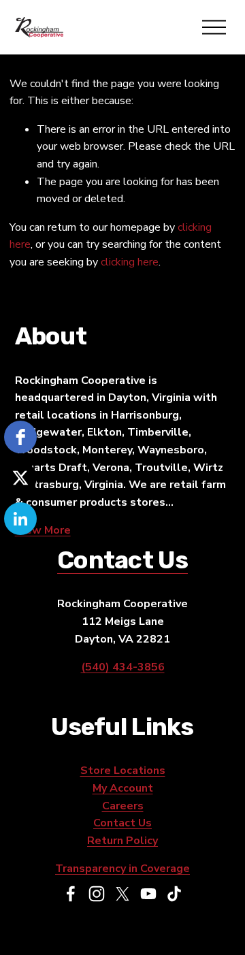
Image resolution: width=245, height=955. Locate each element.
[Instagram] (96, 894)
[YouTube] (148, 894)
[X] (122, 894)
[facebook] (20, 437)
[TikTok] (174, 894)
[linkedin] (20, 518)
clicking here (130, 262)
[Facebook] (71, 894)
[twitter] (20, 478)
